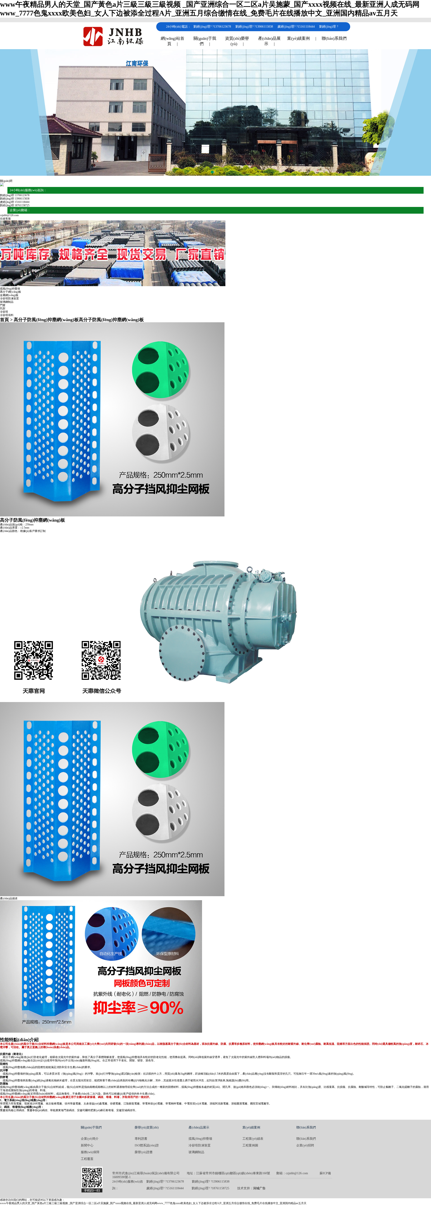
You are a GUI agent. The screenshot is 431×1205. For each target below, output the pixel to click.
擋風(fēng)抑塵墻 (10, 288)
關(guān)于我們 (91, 1127)
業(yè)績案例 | (301, 38)
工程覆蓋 (87, 1159)
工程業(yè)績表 (252, 1138)
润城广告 (259, 1188)
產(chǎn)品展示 (199, 1127)
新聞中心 (87, 1145)
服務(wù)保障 (90, 1152)
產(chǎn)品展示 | (269, 41)
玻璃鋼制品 (6, 301)
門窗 (2, 305)
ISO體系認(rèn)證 (147, 1145)
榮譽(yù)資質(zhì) (147, 1127)
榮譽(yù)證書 (144, 1152)
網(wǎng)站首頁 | (172, 41)
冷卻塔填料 (6, 315)
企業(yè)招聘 (305, 1145)
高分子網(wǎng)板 (10, 291)
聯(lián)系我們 (334, 38)
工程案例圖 (250, 1145)
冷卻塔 (4, 311)
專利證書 (141, 1138)
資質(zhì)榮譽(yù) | (237, 41)
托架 (2, 308)
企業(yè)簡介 (90, 1138)
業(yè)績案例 (251, 1127)
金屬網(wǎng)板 (9, 295)
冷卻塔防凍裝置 (9, 298)
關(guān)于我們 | (205, 41)
